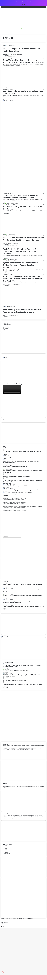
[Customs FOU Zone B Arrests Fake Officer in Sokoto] (8, 474)
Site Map (2, 926)
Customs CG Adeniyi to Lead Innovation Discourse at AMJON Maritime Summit (21, 590)
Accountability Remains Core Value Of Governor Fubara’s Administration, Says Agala (23, 311)
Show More (5, 610)
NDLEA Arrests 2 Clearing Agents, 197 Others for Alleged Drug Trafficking (22, 490)
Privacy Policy (3, 924)
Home (2, 919)
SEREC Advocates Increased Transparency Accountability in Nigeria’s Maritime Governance (21, 461)
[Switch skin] (43, 28)
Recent (4, 446)
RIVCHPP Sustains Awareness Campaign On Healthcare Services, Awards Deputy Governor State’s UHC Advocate (22, 278)
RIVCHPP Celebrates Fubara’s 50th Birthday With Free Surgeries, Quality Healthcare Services (23, 238)
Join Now (23, 4)
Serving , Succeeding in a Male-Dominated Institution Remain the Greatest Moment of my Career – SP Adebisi (23, 596)
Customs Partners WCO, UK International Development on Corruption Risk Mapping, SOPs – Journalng (22, 506)
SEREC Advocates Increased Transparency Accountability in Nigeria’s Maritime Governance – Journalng (22, 500)
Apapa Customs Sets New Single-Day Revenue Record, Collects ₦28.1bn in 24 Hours (23, 607)
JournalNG (6, 918)
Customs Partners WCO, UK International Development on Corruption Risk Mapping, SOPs (22, 471)
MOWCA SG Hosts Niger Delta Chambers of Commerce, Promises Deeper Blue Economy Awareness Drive (22, 585)
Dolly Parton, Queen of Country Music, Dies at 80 (15, 457)
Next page (3, 319)
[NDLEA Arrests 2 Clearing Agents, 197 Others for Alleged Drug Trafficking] (8, 488)
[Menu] (1, 28)
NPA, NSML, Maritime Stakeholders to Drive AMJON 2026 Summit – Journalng (18, 508)
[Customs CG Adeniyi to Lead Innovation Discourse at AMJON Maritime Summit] (8, 588)
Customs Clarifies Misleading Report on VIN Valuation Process (19, 486)
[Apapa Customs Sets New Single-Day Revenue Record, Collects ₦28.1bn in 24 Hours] (8, 605)
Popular (4, 447)
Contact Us (3, 923)
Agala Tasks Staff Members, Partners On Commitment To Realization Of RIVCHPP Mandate (20, 251)
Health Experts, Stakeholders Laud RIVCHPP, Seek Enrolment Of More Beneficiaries (21, 196)
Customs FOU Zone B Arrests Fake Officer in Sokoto (16, 476)
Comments (5, 448)
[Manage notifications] (3, 972)
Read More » (6, 55)
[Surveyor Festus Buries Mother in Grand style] (8, 465)
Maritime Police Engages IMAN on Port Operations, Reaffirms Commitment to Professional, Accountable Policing (23, 601)
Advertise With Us (4, 922)
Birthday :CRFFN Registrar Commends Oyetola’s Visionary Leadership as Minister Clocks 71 (22, 481)
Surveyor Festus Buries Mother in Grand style (15, 466)
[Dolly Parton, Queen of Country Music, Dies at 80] (6, 455)
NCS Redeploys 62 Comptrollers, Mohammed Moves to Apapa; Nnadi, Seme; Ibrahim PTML (23, 494)
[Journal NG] (23, 28)
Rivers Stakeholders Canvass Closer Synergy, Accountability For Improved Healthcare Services (23, 61)
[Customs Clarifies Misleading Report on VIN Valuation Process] (9, 484)
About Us (3, 921)
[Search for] (45, 28)
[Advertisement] (23, 17)
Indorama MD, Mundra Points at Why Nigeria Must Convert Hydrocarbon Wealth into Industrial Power (22, 452)
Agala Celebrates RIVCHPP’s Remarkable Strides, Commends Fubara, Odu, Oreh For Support (20, 264)
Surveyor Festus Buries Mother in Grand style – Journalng (14, 503)
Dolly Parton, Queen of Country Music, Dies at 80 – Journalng (14, 498)
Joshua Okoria (5, 46)
